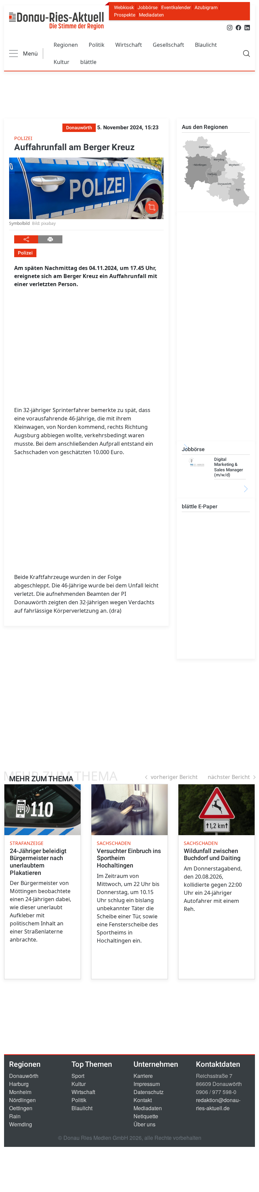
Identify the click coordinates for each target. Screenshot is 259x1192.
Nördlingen (22, 1100)
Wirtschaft (128, 44)
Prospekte (124, 15)
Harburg (19, 1084)
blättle (88, 62)
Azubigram (206, 7)
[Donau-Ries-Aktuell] (56, 21)
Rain (15, 1116)
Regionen (66, 44)
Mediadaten (151, 15)
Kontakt (143, 1100)
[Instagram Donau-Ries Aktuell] (229, 27)
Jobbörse (147, 7)
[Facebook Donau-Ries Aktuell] (238, 27)
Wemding (20, 1124)
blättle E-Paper (200, 506)
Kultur (61, 62)
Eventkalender (176, 7)
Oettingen (20, 1108)
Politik (97, 44)
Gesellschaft (168, 44)
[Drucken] (50, 239)
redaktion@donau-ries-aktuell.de (218, 1104)
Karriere (143, 1076)
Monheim (20, 1092)
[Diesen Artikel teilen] (26, 239)
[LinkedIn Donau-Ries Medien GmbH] (247, 27)
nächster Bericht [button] (229, 777)
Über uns (144, 1124)
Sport (77, 1076)
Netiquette (146, 1116)
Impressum (147, 1084)
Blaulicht (206, 44)
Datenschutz (149, 1092)
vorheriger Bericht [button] (174, 777)
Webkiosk (124, 7)
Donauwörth (23, 1076)
